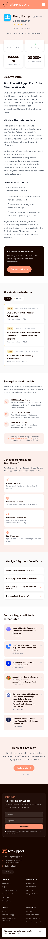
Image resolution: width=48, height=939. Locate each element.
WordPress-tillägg (8, 915)
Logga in (29, 911)
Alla (7, 299)
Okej (18, 933)
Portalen (9, 872)
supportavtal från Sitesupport (20, 438)
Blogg (4, 911)
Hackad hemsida (7, 894)
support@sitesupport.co (14, 857)
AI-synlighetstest (32, 894)
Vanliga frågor (7, 901)
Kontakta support (32, 915)
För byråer (5, 897)
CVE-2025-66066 (30, 328)
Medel (19, 299)
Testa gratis (22, 768)
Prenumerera (24, 827)
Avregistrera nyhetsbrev (34, 922)
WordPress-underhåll (9, 890)
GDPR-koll (29, 890)
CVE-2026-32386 (30, 308)
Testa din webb (18, 269)
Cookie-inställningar (33, 918)
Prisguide (5, 887)
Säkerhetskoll (31, 887)
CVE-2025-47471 (30, 351)
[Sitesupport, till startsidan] (15, 4)
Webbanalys (30, 883)
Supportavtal (6, 883)
